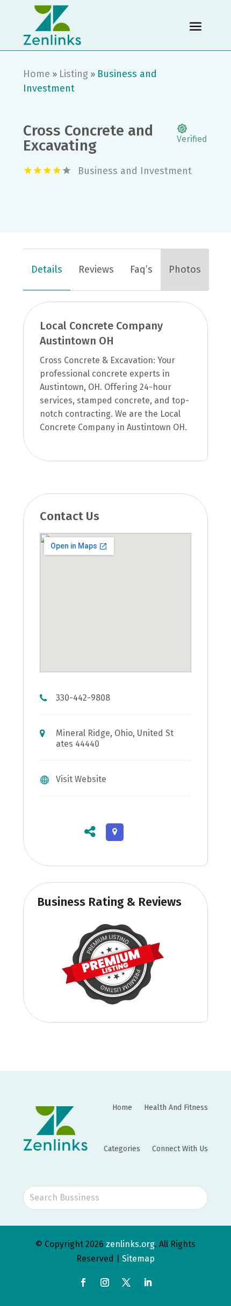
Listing (73, 74)
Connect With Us (180, 1148)
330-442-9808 (83, 698)
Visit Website (81, 779)
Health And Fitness (176, 1107)
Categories (122, 1148)
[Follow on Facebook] (83, 1282)
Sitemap (138, 1259)
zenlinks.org (130, 1244)
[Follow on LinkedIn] (147, 1282)
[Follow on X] (126, 1282)
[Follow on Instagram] (104, 1282)
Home (36, 74)
